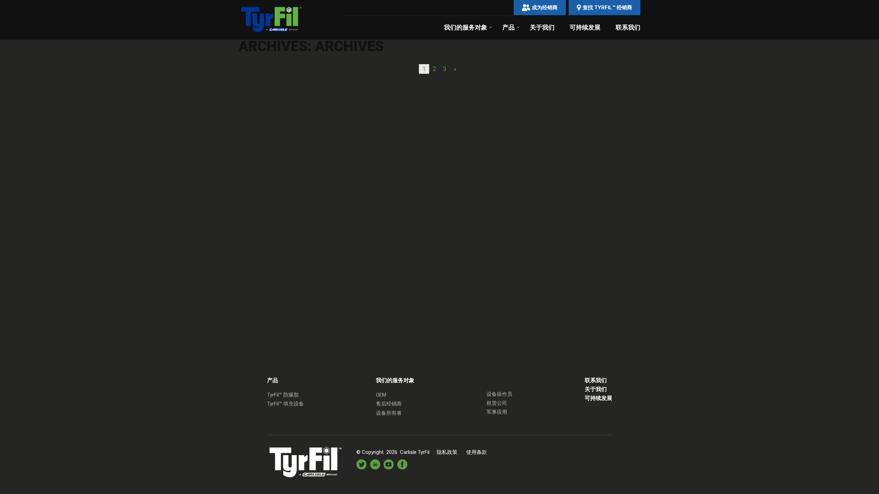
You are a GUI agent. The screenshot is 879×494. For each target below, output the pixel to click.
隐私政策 (447, 452)
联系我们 (628, 27)
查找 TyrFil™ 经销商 (607, 7)
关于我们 (542, 27)
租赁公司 (497, 403)
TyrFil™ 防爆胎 (283, 395)
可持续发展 (585, 27)
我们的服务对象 (465, 27)
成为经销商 (545, 7)
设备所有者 (389, 413)
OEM (381, 395)
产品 (508, 27)
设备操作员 (499, 394)
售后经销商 (389, 404)
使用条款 (476, 452)
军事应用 (497, 412)
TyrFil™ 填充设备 (285, 404)
